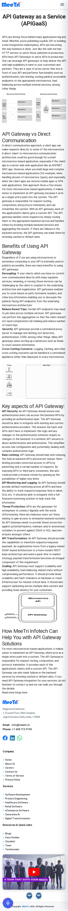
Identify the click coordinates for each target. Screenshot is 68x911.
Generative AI (12, 814)
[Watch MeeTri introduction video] (34, 872)
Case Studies (12, 837)
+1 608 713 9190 (21, 729)
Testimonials (12, 849)
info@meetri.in (21, 725)
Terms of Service (14, 776)
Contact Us (11, 772)
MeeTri (25, 906)
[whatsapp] (19, 738)
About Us (10, 764)
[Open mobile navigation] (62, 4)
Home (8, 760)
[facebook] (5, 738)
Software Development (17, 794)
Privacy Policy (12, 780)
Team (8, 845)
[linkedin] (12, 738)
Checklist (10, 841)
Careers (9, 768)
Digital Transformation (17, 818)
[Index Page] (34, 702)
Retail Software (13, 806)
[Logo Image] (12, 4)
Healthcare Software (16, 802)
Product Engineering (16, 798)
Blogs (8, 833)
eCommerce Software (17, 810)
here (24, 692)
